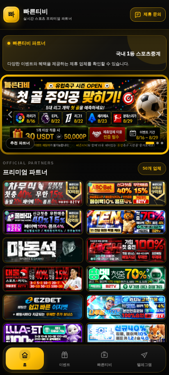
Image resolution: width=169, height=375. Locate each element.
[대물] (42, 278)
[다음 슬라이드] (159, 114)
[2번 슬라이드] (157, 143)
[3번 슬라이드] (162, 143)
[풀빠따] (42, 222)
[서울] (126, 335)
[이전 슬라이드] (10, 114)
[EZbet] (42, 307)
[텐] (126, 222)
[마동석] (42, 250)
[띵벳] (126, 278)
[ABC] (126, 193)
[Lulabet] (42, 335)
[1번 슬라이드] (150, 143)
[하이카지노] (126, 250)
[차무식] (42, 193)
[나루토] (126, 307)
